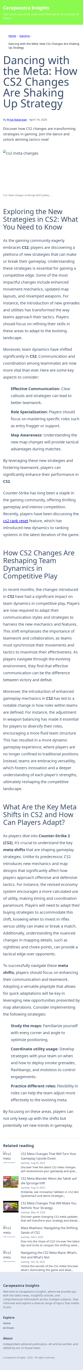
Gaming (24, 36)
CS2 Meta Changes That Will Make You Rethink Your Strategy (48, 1205)
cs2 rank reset (15, 520)
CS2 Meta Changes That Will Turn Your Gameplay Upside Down (48, 1156)
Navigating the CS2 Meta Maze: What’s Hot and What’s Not (49, 1255)
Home (12, 36)
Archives (8, 1328)
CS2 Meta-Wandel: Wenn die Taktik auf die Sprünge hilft (49, 1180)
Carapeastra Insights (26, 7)
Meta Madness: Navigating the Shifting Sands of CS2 (49, 1230)
